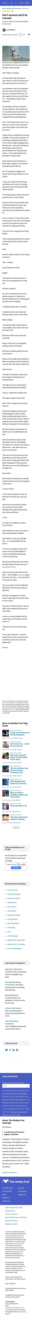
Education (5, 1198)
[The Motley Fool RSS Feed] (14, 1050)
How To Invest (12, 890)
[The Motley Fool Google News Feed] (17, 1050)
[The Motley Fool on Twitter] (7, 1050)
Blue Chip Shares (13, 923)
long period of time (9, 567)
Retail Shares (12, 902)
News (4, 1195)
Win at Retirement (11, 995)
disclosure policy (11, 709)
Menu (27, 3)
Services (21, 1188)
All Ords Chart (7, 1191)
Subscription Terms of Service (16, 1217)
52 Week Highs (12, 936)
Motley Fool (5, 701)
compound (21, 575)
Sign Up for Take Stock (13, 969)
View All (16, 827)
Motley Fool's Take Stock (16, 940)
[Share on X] (26, 34)
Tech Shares (11, 911)
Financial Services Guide (13, 1207)
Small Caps (11, 928)
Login (21, 3)
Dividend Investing (13, 894)
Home (4, 8)
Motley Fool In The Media (16, 944)
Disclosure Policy (11, 1221)
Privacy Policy (10, 1211)
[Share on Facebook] (24, 34)
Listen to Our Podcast (13, 1008)
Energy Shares (12, 919)
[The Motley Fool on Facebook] (10, 1050)
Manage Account (11, 1224)
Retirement (6, 1201)
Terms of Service (11, 1214)
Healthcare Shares (13, 915)
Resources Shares (13, 898)
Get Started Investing (13, 982)
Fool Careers (22, 1191)
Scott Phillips (10, 30)
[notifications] (12, 3)
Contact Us (22, 1195)
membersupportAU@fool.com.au (14, 1307)
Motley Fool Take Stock (14, 8)
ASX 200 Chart (7, 1188)
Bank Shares (11, 907)
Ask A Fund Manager (14, 948)
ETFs (9, 932)
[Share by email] (29, 34)
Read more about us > (10, 1172)
